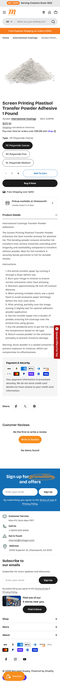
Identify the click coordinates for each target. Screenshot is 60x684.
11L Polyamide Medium (18, 162)
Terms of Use (47, 500)
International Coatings (25, 37)
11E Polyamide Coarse (17, 145)
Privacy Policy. (30, 503)
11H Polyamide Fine (16, 154)
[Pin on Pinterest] (34, 406)
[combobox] (30, 21)
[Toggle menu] (4, 12)
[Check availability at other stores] (52, 203)
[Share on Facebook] (16, 406)
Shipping (6, 127)
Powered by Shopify (42, 671)
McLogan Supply (21, 671)
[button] (57, 342)
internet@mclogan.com (21, 540)
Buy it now (30, 183)
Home (5, 37)
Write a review (30, 439)
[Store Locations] (43, 12)
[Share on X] (25, 406)
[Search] (53, 22)
